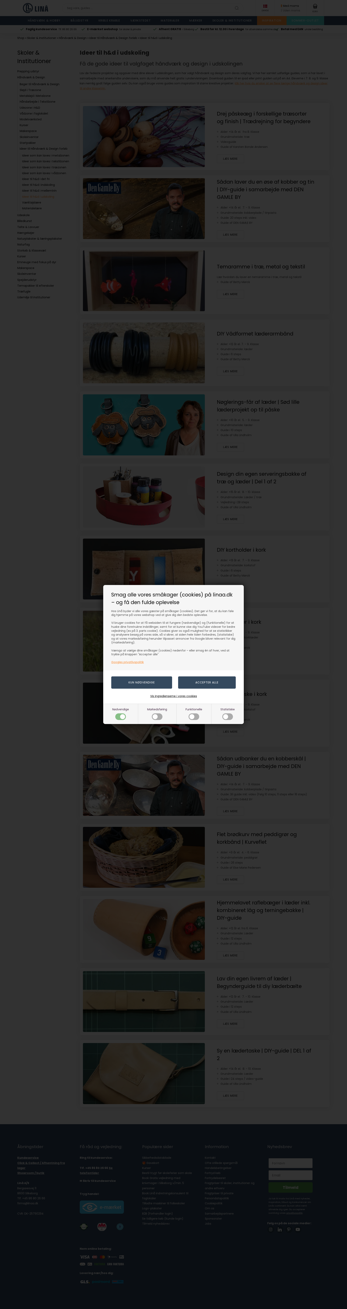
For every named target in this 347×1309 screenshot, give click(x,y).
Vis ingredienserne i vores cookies (173, 696)
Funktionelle (194, 709)
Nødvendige (120, 709)
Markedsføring (157, 709)
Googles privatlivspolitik (127, 662)
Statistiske (227, 709)
